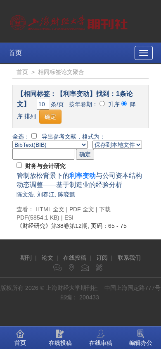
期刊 (26, 257)
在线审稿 (100, 342)
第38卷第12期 (52, 225)
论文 (47, 257)
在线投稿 (74, 257)
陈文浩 (25, 194)
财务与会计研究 (45, 166)
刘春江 (45, 194)
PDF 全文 (81, 209)
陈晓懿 (66, 194)
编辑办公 (140, 342)
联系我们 (129, 257)
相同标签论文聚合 (61, 72)
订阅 (102, 257)
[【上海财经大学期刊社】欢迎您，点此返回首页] (70, 20)
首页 (15, 52)
